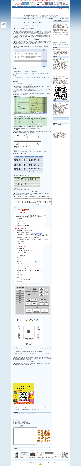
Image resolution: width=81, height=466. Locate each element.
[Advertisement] (40, 12)
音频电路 (64, 4)
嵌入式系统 (28, 18)
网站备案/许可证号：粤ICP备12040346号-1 (36, 462)
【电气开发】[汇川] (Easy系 (60, 58)
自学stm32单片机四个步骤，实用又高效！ (19, 421)
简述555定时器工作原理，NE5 (62, 64)
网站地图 (42, 459)
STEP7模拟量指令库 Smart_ (60, 111)
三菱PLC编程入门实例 (56, 59)
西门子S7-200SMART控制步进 (61, 136)
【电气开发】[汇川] (16, 457)
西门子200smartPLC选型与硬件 (64, 61)
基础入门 (17, 0)
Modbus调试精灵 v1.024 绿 (60, 112)
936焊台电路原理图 (61, 106)
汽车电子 (55, 3)
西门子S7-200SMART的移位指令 (62, 80)
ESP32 (33, 18)
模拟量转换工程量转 (41, 457)
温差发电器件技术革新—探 (61, 137)
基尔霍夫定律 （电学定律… (62, 25)
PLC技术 (55, 2)
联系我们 (31, 459)
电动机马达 (55, 23)
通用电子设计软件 (56, 108)
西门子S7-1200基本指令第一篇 (62, 81)
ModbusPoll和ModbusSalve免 (60, 110)
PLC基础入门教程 (56, 61)
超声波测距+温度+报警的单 (61, 107)
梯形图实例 (25, 0)
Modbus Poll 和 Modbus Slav (63, 83)
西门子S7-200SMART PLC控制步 (62, 67)
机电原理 (54, 26)
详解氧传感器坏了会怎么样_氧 (62, 63)
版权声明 (45, 459)
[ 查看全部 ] (48, 447)
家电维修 (54, 29)
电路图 (42, 6)
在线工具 (35, 6)
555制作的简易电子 (65, 455)
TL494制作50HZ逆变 (65, 453)
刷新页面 (4, 24)
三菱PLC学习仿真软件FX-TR (60, 103)
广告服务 (35, 459)
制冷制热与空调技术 (56, 30)
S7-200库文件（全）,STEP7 (60, 109)
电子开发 (13, 0)
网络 (30, 25)
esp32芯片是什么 (15, 420)
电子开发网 (20, 18)
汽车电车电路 (55, 63)
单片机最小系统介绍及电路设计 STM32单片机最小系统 (22, 423)
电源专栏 (65, 2)
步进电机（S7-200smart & (61, 135)
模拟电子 (58, 4)
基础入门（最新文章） (57, 20)
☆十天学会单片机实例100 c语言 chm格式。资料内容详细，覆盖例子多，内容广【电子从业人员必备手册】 (40, 16)
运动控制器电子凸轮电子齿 (63, 132)
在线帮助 (49, 459)
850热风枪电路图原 (65, 456)
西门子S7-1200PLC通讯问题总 (62, 82)
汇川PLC (54, 58)
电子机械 (55, 6)
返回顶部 (4, 23)
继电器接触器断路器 (56, 34)
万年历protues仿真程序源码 (62, 115)
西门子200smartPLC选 (32, 457)
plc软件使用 (62, 2)
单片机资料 (55, 102)
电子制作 (61, 3)
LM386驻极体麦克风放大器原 (62, 105)
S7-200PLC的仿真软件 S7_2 (63, 108)
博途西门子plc (55, 81)
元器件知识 (55, 66)
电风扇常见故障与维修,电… (62, 29)
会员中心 (63, 8)
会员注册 (67, 8)
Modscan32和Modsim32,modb (60, 113)
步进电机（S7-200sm (58, 457)
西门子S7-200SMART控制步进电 (62, 69)
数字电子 (61, 4)
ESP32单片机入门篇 (16, 414)
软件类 (54, 103)
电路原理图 (21, 0)
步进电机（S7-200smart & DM (61, 68)
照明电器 (58, 3)
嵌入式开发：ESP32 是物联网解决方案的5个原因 (21, 419)
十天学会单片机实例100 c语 (61, 102)
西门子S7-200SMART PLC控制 (62, 134)
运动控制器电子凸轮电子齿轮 (63, 65)
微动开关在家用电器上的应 (61, 133)
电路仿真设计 (55, 104)
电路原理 (55, 4)
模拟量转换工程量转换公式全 (63, 62)
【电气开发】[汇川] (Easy (60, 124)
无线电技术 (55, 24)
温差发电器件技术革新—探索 (61, 70)
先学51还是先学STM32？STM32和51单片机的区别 (21, 422)
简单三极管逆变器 (65, 452)
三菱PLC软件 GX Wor (24, 457)
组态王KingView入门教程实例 (57, 76)
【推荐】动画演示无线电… (63, 24)
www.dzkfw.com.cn (40, 463)
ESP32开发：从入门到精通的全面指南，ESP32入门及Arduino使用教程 (24, 413)
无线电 (67, 4)
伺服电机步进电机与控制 (57, 27)
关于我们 (28, 459)
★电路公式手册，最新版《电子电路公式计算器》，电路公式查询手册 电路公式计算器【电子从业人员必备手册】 (40, 15)
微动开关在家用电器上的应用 (61, 66)
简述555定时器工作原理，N (61, 131)
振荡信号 (64, 3)
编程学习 (61, 6)
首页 (16, 6)
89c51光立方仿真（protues (62, 114)
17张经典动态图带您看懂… (63, 23)
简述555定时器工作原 (49, 457)
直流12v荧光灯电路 (65, 457)
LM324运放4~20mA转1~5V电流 (63, 104)
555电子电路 (55, 64)
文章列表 (52, 459)
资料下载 (48, 6)
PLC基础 (28, 0)
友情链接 (38, 459)
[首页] (17, 3)
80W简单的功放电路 (65, 454)
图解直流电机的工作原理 (62, 26)
